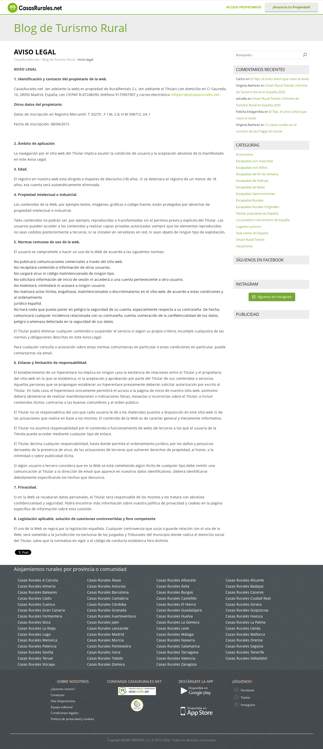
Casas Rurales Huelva (174, 616)
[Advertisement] (271, 398)
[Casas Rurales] (35, 11)
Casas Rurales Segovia (244, 646)
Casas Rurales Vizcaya (36, 664)
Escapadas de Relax (250, 187)
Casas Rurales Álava (104, 580)
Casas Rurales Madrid (105, 634)
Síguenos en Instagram (274, 296)
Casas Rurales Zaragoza (176, 664)
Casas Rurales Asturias (106, 586)
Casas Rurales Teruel (35, 658)
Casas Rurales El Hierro (176, 604)
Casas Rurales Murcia (105, 640)
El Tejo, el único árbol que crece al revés (280, 79)
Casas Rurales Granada (106, 610)
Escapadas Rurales (249, 200)
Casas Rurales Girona (244, 604)
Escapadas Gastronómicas (255, 193)
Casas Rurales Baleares (37, 592)
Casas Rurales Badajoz (245, 586)
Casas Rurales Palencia (37, 646)
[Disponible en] (212, 697)
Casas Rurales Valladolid (246, 658)
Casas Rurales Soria (103, 652)
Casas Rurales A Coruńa (38, 580)
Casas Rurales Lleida (243, 628)
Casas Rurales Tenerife (245, 652)
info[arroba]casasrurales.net (195, 94)
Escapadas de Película (252, 180)
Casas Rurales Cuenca (36, 604)
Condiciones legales (65, 713)
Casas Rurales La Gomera (177, 622)
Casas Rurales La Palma (245, 622)
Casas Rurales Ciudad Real (248, 598)
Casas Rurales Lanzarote (107, 628)
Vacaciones (244, 246)
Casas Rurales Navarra (175, 640)
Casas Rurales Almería (37, 586)
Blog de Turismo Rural (70, 27)
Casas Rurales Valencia (175, 658)
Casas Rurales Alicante (245, 580)
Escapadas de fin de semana (257, 174)
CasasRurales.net (27, 59)
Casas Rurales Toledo (105, 658)
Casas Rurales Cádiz (35, 598)
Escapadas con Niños (251, 167)
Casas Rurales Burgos (174, 592)
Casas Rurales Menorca (37, 640)
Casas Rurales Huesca (244, 616)
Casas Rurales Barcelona (108, 592)
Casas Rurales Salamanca (178, 646)
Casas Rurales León (172, 628)
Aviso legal (85, 59)
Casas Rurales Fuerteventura (111, 616)
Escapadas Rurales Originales (257, 207)
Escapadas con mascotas (254, 161)
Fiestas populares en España (257, 213)
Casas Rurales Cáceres (245, 592)
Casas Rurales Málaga (175, 634)
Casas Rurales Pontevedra (109, 646)
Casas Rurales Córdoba (106, 604)
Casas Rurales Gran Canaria (41, 610)
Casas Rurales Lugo (34, 634)
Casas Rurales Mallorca (245, 634)
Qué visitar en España (252, 233)
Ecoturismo (244, 154)
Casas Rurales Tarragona (177, 652)
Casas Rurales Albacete (176, 580)
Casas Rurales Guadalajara (179, 610)
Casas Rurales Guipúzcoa (247, 610)
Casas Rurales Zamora (106, 664)
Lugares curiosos (248, 226)
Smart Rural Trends (250, 239)
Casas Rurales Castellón (176, 598)
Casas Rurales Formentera (40, 616)
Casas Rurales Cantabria (107, 598)
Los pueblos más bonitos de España (263, 220)
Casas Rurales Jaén (103, 622)
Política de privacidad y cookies (72, 719)
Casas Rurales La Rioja (37, 628)
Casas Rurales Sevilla (35, 652)
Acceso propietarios (243, 7)
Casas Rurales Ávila (172, 586)
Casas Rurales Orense (244, 640)
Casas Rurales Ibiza (34, 622)
